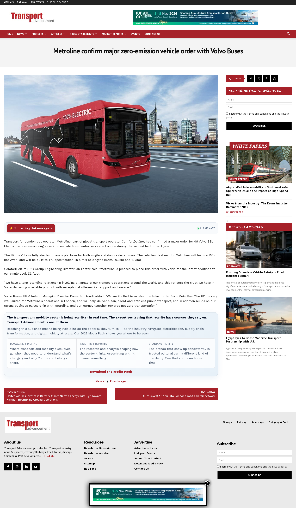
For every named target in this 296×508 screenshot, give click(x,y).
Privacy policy (279, 466)
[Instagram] (17, 466)
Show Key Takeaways (31, 228)
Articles (56, 34)
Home (9, 34)
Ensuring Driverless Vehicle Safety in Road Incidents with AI (255, 274)
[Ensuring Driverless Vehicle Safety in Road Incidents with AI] (259, 249)
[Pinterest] (266, 78)
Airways (8, 2)
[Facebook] (250, 78)
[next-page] (234, 221)
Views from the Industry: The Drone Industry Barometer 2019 (257, 205)
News (20, 34)
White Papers (239, 179)
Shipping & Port (57, 2)
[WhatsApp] (274, 78)
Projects (38, 34)
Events (135, 34)
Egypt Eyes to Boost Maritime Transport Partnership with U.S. (253, 339)
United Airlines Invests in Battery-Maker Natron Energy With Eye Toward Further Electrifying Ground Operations (54, 397)
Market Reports (113, 34)
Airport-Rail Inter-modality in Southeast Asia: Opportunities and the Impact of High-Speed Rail (257, 191)
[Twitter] (258, 78)
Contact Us (152, 34)
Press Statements (82, 34)
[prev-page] (228, 221)
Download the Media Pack (111, 371)
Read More (50, 456)
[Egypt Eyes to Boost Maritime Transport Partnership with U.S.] (259, 315)
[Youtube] (36, 466)
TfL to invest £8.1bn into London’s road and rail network (178, 396)
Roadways (37, 2)
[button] (288, 34)
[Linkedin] (26, 466)
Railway (22, 2)
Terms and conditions (259, 113)
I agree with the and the (257, 115)
